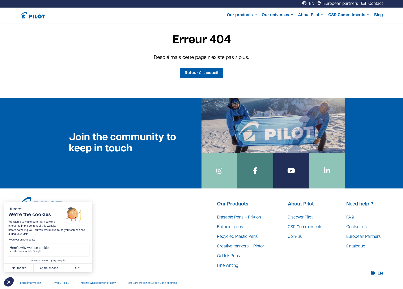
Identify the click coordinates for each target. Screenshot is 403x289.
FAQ (350, 217)
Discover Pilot (300, 217)
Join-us (295, 237)
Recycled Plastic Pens (237, 237)
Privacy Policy (60, 283)
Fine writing (227, 266)
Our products (240, 15)
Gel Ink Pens (228, 256)
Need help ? (359, 204)
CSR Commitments (346, 15)
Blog (378, 15)
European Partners (363, 237)
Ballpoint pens (230, 227)
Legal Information (30, 283)
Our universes (275, 15)
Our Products (232, 204)
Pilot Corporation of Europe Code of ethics (152, 283)
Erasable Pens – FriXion (239, 217)
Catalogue (355, 246)
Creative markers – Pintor (240, 246)
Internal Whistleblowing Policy (98, 283)
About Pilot (308, 15)
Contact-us (356, 227)
